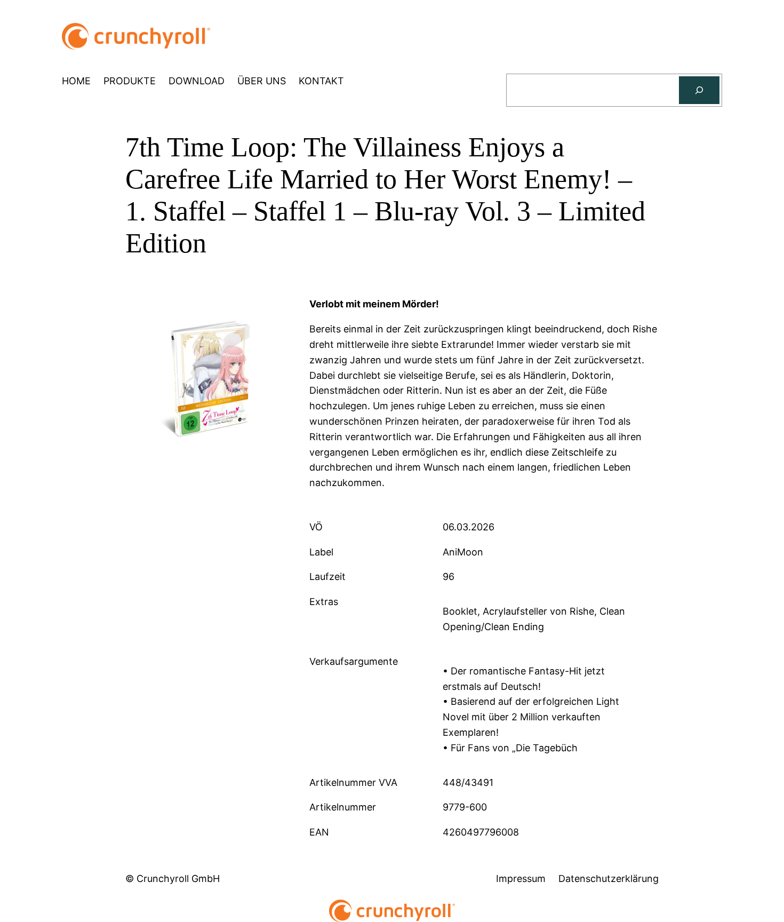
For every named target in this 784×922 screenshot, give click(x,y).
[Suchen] (699, 90)
